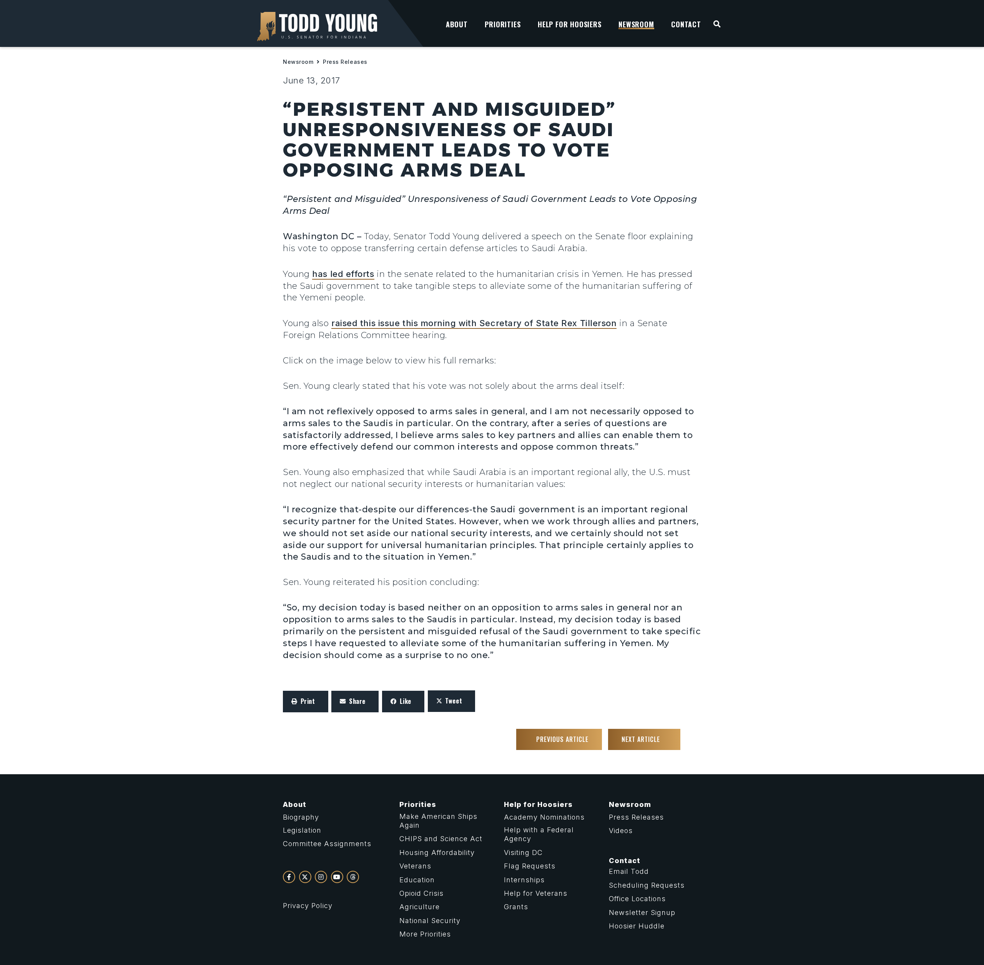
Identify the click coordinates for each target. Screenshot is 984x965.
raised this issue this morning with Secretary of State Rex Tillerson (474, 323)
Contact (624, 861)
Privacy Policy (307, 906)
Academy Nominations (544, 817)
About (294, 804)
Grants (516, 907)
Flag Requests (529, 866)
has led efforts (343, 274)
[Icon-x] (305, 877)
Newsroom (298, 61)
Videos (621, 831)
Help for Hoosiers (538, 804)
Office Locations (637, 899)
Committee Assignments (327, 844)
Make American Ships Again (438, 820)
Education (417, 880)
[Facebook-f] (289, 877)
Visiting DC (523, 852)
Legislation (302, 830)
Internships (524, 880)
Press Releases (345, 61)
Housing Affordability (437, 852)
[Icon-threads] (353, 877)
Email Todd (629, 871)
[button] (305, 701)
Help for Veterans (535, 893)
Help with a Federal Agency (539, 834)
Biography (301, 817)
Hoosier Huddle (637, 926)
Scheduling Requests (647, 885)
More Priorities (425, 934)
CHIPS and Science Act (440, 839)
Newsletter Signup (642, 912)
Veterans (415, 866)
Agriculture (419, 907)
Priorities (417, 804)
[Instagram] (321, 877)
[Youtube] (337, 877)
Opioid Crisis (421, 893)
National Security (429, 921)
